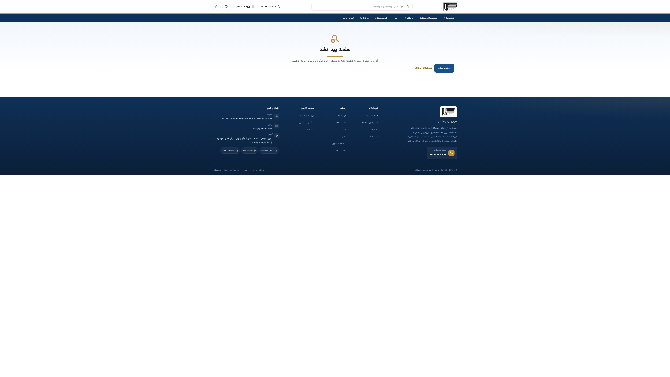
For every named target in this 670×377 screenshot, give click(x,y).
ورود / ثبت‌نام (307, 116)
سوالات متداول (339, 144)
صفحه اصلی (444, 68)
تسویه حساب (372, 137)
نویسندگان (341, 123)
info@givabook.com (263, 128)
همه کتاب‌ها (372, 116)
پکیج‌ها (374, 130)
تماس (245, 170)
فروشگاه (427, 68)
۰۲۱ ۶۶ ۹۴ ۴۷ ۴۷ (247, 118)
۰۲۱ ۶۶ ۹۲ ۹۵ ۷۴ (265, 118)
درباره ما (342, 116)
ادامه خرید (309, 130)
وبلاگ (418, 68)
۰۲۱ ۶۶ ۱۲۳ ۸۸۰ (229, 118)
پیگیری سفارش (306, 123)
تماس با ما (341, 151)
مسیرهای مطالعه (370, 123)
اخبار (344, 137)
